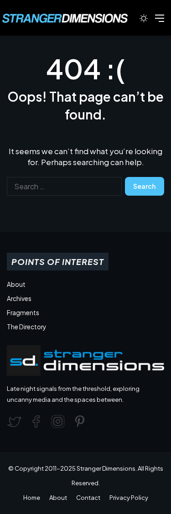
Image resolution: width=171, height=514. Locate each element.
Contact (88, 497)
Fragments (23, 313)
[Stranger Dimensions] (69, 18)
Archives (19, 298)
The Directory (26, 327)
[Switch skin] (143, 21)
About (16, 284)
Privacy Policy (128, 497)
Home (31, 497)
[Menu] (159, 21)
